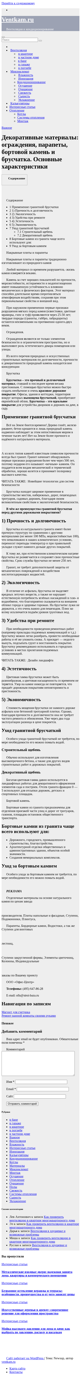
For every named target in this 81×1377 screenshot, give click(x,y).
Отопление (16, 110)
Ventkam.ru (18, 19)
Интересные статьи (22, 107)
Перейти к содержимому (18, 3)
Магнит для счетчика (16, 1012)
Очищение (16, 1183)
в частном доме (19, 1134)
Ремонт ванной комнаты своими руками (29, 1015)
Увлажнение (17, 1201)
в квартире (16, 1126)
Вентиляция (17, 1141)
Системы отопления (30, 117)
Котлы (21, 114)
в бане (13, 1119)
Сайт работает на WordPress (25, 1358)
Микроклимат (18, 1169)
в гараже (15, 1123)
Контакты (16, 1372)
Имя (10, 1081)
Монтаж (22, 121)
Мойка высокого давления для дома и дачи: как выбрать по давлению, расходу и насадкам (36, 1330)
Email (11, 1089)
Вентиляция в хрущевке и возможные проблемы (37, 1232)
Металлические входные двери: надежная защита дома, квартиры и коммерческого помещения (37, 1273)
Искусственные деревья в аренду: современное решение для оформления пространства (35, 1311)
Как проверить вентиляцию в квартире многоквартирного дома (42, 1218)
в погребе (15, 1130)
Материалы (17, 1165)
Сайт (9, 1096)
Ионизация (16, 1151)
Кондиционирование (31, 82)
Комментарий (15, 1049)
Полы (13, 1187)
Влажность (16, 1144)
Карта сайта (17, 1368)
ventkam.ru (9, 1361)
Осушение (16, 1176)
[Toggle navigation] (3, 37)
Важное (7, 127)
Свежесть (15, 1190)
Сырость (15, 1197)
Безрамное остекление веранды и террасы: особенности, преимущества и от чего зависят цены (38, 1292)
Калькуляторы (19, 1155)
